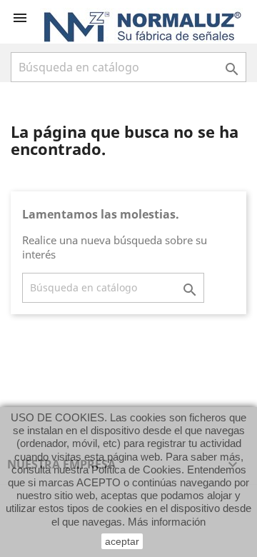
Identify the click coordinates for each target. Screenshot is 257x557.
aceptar (122, 541)
